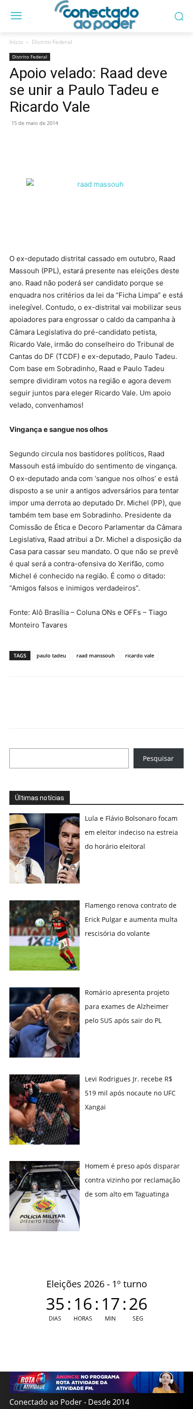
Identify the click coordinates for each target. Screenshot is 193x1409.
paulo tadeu (51, 655)
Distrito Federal (52, 42)
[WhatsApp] (18, 144)
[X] (61, 144)
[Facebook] (40, 144)
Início (16, 42)
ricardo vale (139, 655)
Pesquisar (158, 758)
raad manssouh (95, 655)
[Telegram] (83, 144)
